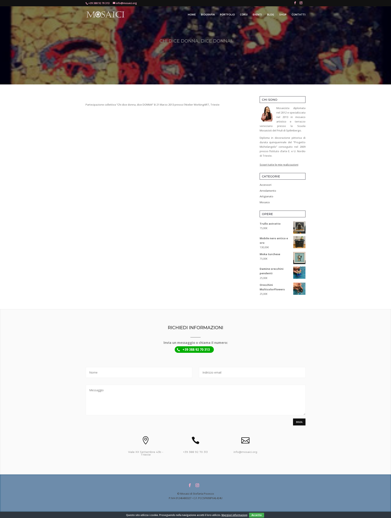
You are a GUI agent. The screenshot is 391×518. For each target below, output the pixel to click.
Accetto (257, 515)
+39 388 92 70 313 (99, 3)
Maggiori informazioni (234, 515)
